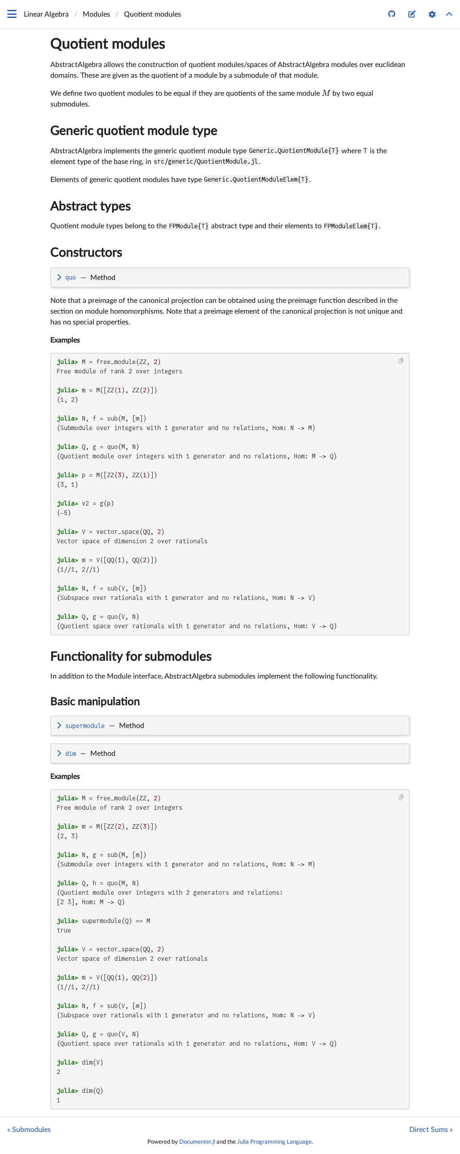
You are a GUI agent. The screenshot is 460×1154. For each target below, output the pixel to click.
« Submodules (29, 1129)
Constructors (86, 252)
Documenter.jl (197, 1142)
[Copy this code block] (401, 361)
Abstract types (90, 206)
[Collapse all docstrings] (449, 14)
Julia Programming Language (274, 1142)
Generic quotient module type (133, 130)
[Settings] (432, 14)
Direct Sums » (431, 1129)
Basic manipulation (95, 702)
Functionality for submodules (131, 656)
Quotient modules (107, 44)
